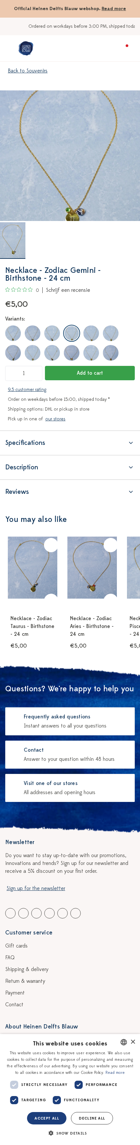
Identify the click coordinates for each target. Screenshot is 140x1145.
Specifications (25, 443)
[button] (70, 1133)
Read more (114, 8)
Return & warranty (25, 981)
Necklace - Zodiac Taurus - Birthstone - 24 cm (32, 626)
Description (21, 467)
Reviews (17, 492)
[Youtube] (23, 913)
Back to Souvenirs (28, 71)
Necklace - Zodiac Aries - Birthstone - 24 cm (92, 626)
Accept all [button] (47, 1118)
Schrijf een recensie (68, 290)
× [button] (132, 1042)
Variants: (15, 319)
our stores (55, 419)
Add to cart (90, 373)
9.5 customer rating (27, 389)
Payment (15, 993)
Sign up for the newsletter (36, 888)
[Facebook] (10, 913)
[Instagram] (75, 913)
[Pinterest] (62, 913)
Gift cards (16, 946)
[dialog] (70, 1089)
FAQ (10, 957)
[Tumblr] (49, 913)
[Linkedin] (36, 913)
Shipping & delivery (27, 969)
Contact (14, 1004)
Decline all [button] (92, 1118)
